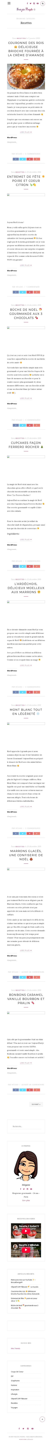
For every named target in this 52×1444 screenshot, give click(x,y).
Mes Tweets (15, 1348)
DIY (12, 1376)
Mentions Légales (26, 1439)
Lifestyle (14, 1394)
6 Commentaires (32, 154)
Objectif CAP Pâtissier (19, 1398)
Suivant (36, 1104)
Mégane (19, 154)
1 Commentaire (33, 287)
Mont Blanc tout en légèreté (26, 712)
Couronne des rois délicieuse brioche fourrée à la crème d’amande (26, 49)
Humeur (14, 1385)
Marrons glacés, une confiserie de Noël (26, 855)
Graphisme (15, 1380)
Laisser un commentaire (32, 972)
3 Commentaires (32, 420)
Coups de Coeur (17, 1372)
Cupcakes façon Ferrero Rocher (25, 445)
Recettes (21, 38)
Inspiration (15, 1389)
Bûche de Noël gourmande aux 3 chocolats (26, 314)
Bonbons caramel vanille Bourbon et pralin (26, 999)
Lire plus (26, 1200)
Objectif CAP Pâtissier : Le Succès (24, 1287)
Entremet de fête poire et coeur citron (24, 181)
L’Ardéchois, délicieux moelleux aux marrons (26, 588)
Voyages (14, 1407)
